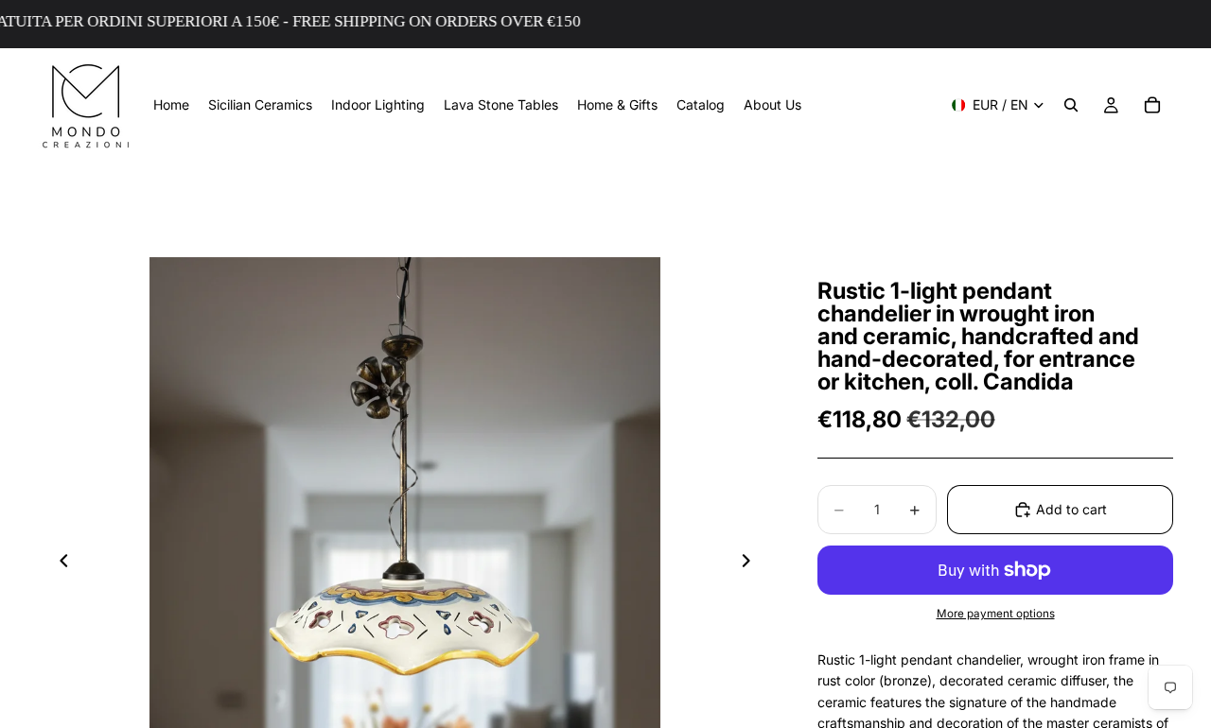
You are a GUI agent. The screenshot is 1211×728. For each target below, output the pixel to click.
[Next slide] (751, 563)
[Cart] (1152, 105)
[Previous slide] (58, 563)
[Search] (1071, 105)
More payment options (996, 613)
